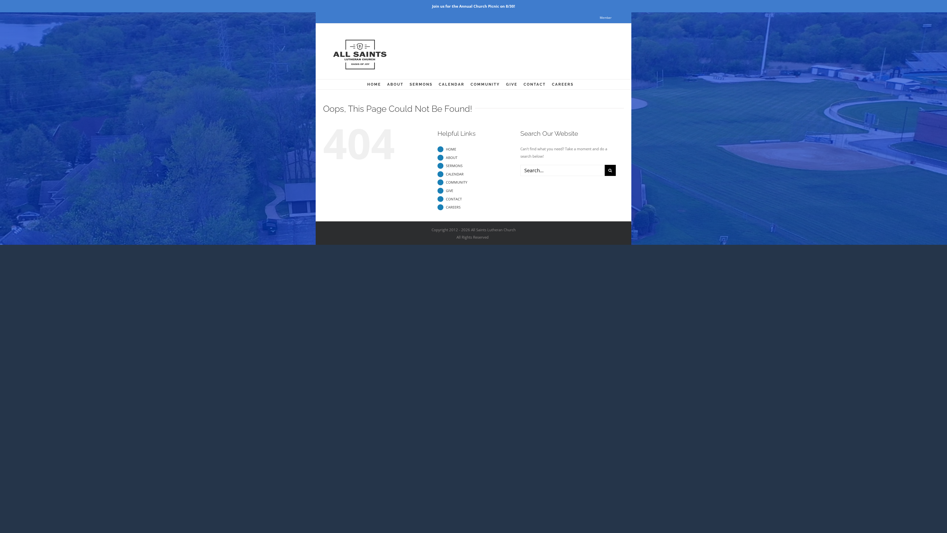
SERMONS (454, 165)
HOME (451, 149)
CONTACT (454, 199)
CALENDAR (455, 174)
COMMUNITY (456, 182)
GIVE (449, 190)
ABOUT (451, 157)
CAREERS (453, 207)
